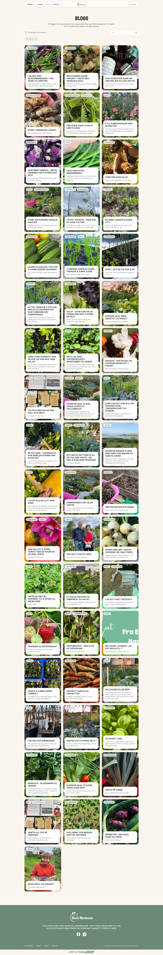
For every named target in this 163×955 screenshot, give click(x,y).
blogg (48, 4)
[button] (31, 4)
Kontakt (56, 4)
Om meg (40, 4)
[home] (81, 4)
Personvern (28, 946)
